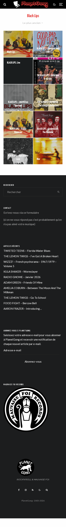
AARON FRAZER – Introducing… (23, 308)
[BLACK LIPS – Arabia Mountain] (18, 124)
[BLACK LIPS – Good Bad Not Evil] (48, 44)
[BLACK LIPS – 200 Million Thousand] (18, 97)
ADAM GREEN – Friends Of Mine (23, 282)
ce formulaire (31, 212)
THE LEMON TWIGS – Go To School (25, 297)
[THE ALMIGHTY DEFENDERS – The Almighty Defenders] (48, 97)
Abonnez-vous (33, 361)
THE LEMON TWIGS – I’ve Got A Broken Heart (31, 256)
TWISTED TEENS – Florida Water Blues (27, 250)
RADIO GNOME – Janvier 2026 (22, 277)
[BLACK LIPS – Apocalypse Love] (18, 151)
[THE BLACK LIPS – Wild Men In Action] (48, 71)
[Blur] (48, 151)
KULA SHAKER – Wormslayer (21, 271)
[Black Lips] (18, 44)
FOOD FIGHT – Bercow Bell (20, 303)
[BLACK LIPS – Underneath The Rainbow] (48, 124)
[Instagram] (25, 490)
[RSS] (32, 490)
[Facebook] (19, 490)
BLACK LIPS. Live (13, 62)
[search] (58, 192)
